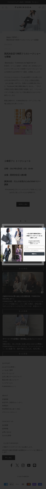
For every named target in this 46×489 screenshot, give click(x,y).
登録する (34, 254)
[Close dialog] (44, 228)
